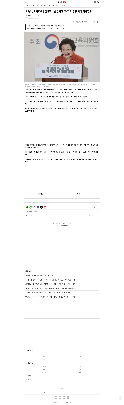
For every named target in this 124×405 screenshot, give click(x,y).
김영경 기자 (28, 16)
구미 (44, 382)
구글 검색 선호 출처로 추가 (81, 22)
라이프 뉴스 (29, 363)
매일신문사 (61, 402)
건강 (80, 369)
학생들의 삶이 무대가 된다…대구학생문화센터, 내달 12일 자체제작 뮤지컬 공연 (51, 288)
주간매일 (69, 6)
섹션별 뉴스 (29, 350)
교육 (44, 369)
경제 (45, 6)
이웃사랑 (44, 372)
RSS (81, 392)
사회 (41, 6)
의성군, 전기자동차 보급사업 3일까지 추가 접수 (40, 275)
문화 (53, 6)
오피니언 (31, 6)
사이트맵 (43, 392)
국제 (49, 6)
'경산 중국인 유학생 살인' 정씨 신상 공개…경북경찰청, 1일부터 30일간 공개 (50, 297)
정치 (37, 6)
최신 (26, 6)
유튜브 (80, 194)
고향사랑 (28, 379)
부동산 (44, 366)
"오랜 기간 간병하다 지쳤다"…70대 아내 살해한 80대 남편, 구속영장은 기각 (50, 279)
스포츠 (58, 6)
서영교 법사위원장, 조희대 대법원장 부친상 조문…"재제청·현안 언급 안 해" (50, 284)
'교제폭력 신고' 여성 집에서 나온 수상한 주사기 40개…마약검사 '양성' (48, 292)
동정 (80, 372)
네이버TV (42, 194)
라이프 (63, 6)
